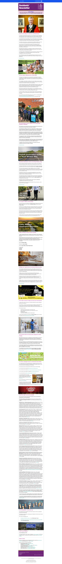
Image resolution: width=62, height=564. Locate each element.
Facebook (26, 544)
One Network (40, 535)
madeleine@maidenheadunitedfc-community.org (32, 469)
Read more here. (21, 58)
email (28, 416)
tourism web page (30, 543)
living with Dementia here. (35, 371)
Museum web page (32, 546)
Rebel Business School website (29, 315)
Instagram (33, 547)
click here (40, 488)
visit (40, 399)
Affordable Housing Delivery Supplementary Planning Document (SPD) (31, 519)
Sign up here (28, 13)
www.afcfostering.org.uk (25, 95)
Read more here (21, 283)
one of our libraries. (23, 380)
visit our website (36, 534)
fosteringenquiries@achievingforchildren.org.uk (26, 96)
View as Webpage (31, 11)
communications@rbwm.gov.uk (28, 491)
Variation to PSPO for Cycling (25, 518)
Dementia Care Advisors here (33, 368)
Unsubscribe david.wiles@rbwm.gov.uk (31, 560)
